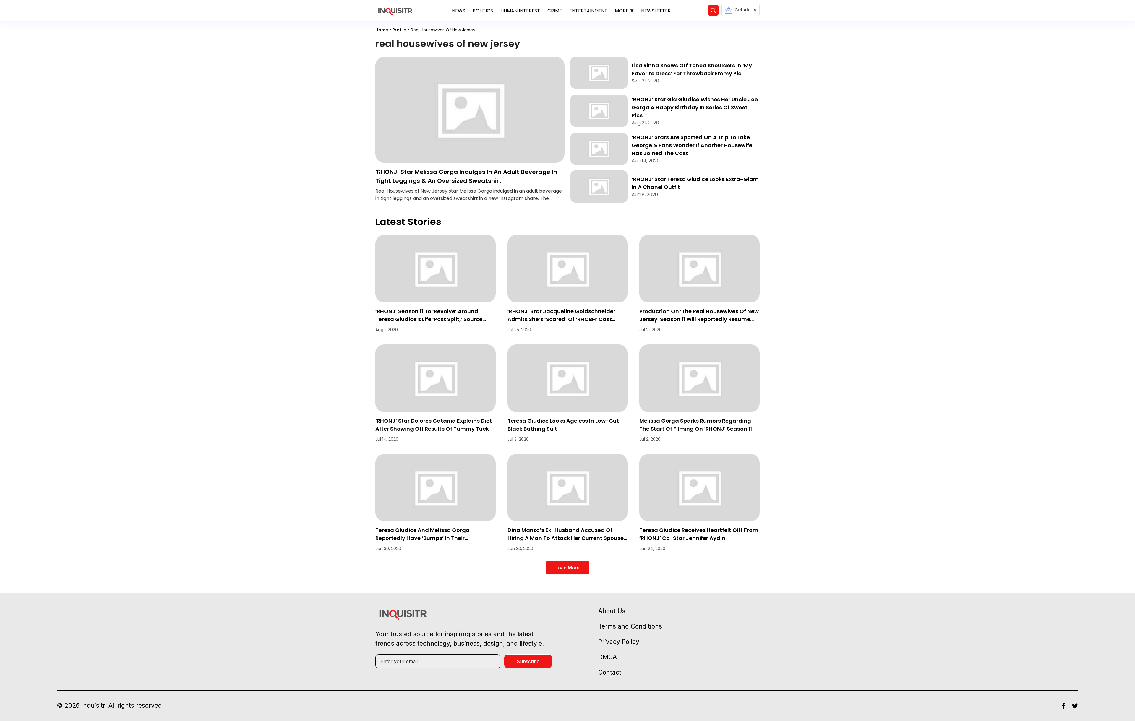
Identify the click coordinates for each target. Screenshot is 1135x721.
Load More (567, 568)
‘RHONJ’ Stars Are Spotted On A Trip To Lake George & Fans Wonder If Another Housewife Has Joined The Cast (692, 145)
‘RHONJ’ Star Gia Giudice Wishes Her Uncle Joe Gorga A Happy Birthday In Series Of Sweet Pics (695, 107)
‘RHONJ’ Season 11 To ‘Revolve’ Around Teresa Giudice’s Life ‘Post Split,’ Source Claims (428, 319)
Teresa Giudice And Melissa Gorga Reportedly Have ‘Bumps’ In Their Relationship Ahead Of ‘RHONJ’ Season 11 (430, 538)
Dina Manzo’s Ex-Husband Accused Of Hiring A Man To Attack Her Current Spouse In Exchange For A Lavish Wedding (565, 538)
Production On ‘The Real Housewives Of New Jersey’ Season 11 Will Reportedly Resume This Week (699, 319)
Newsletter (656, 10)
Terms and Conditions (630, 626)
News (458, 10)
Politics (483, 10)
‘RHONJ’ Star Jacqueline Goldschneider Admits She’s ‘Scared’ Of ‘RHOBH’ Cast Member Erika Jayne (561, 319)
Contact (609, 672)
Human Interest (520, 10)
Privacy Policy (618, 641)
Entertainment (588, 10)
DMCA (607, 657)
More (621, 10)
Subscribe (528, 661)
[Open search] (713, 10)
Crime (554, 10)
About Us (611, 611)
